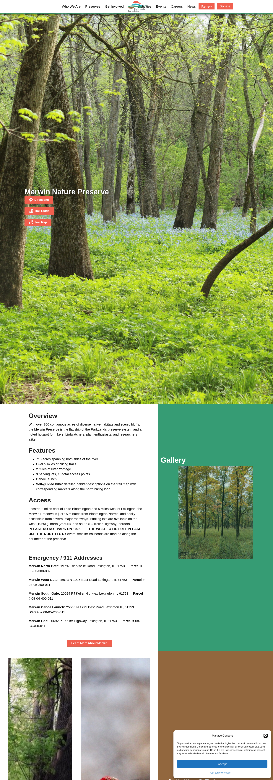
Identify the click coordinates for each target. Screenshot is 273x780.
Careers (177, 6)
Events (161, 6)
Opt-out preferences (220, 772)
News (191, 6)
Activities (144, 6)
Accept (222, 764)
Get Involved (114, 6)
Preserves (92, 6)
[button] (265, 736)
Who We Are (71, 6)
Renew (206, 6)
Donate (225, 6)
